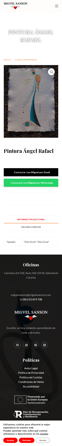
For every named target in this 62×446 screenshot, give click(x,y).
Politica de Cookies (30, 377)
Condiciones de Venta (31, 381)
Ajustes (42, 440)
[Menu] (56, 6)
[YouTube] (44, 345)
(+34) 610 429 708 (31, 299)
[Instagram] (35, 345)
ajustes (44, 433)
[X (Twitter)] (26, 345)
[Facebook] (17, 345)
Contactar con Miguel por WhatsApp (32, 182)
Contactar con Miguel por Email (32, 172)
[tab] (31, 219)
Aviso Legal (31, 368)
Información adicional (31, 219)
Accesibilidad (31, 386)
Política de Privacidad (31, 372)
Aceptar (10, 440)
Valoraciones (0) (31, 227)
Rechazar (26, 440)
